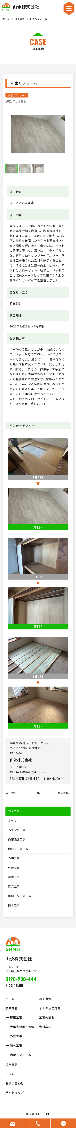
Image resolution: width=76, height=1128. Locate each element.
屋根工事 (14, 877)
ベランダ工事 (16, 830)
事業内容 (11, 1008)
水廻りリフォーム (19, 896)
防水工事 (14, 905)
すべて (12, 820)
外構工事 (14, 858)
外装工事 (14, 868)
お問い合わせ (14, 1083)
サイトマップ (14, 1093)
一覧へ (38, 793)
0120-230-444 (20, 979)
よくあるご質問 (50, 1008)
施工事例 (20, 18)
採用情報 (11, 1065)
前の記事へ (11, 793)
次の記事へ (64, 793)
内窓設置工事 (16, 839)
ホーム (6, 18)
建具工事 (14, 886)
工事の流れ (47, 1017)
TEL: (25, 778)
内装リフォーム (17, 95)
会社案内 (45, 1027)
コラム (10, 1074)
